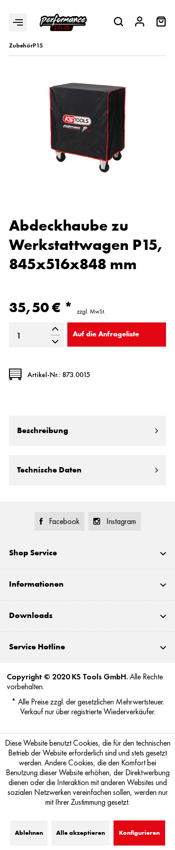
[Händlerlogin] (140, 22)
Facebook (64, 521)
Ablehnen (29, 833)
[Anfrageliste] (161, 24)
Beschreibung (42, 431)
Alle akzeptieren (80, 833)
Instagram (121, 521)
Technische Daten (49, 470)
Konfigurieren (139, 833)
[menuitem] (161, 22)
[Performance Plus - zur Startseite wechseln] (63, 22)
